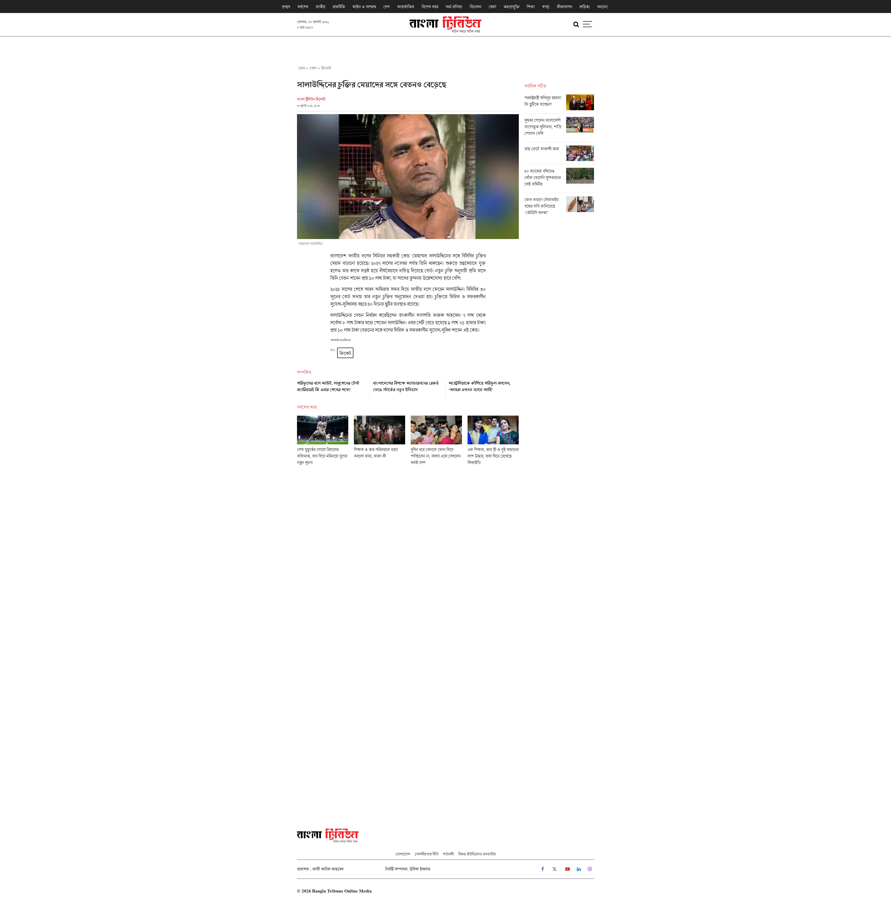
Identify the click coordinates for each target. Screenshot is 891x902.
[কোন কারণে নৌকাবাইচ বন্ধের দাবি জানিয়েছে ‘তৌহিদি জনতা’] (559, 207)
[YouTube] (567, 869)
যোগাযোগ (403, 854)
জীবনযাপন (564, 6)
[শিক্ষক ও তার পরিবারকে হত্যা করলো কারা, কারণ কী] (379, 442)
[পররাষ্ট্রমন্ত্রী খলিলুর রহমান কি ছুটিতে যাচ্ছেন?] (559, 103)
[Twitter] (555, 869)
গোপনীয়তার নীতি (426, 854)
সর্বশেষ (302, 6)
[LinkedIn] (579, 869)
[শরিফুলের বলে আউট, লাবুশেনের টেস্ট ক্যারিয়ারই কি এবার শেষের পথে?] (332, 388)
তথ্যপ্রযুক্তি (511, 6)
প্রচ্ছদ (286, 6)
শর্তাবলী (448, 854)
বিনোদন (475, 6)
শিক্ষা (531, 6)
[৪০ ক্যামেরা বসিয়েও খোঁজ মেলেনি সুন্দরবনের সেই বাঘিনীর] (559, 180)
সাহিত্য (584, 6)
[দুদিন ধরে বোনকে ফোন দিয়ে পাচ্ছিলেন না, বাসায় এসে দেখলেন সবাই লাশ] (436, 442)
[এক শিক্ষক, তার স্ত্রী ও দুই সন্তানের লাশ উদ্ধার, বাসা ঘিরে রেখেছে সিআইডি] (493, 442)
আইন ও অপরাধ (364, 6)
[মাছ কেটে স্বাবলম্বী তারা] (559, 155)
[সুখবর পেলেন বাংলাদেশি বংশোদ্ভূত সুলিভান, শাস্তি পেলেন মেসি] (559, 129)
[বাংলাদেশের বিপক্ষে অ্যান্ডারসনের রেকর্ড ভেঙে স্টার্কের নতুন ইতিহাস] (408, 388)
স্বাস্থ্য (545, 6)
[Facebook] (542, 869)
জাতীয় (320, 6)
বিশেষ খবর (430, 6)
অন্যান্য (602, 6)
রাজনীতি (339, 6)
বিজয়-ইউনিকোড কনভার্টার (477, 854)
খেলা (492, 6)
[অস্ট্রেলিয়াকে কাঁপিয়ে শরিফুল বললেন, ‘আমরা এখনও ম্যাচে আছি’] (484, 388)
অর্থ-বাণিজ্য (454, 6)
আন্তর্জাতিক (405, 6)
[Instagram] (589, 869)
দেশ (386, 6)
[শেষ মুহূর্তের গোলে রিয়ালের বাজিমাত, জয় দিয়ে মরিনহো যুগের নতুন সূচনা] (322, 442)
